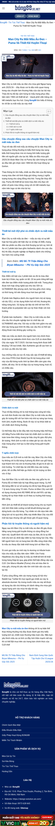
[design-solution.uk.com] (27, 8)
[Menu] (3, 8)
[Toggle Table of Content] (47, 111)
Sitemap (24, 808)
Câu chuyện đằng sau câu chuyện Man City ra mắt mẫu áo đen (27, 116)
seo (39, 50)
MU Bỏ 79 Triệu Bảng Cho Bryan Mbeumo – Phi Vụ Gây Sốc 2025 (13, 658)
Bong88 (3, 22)
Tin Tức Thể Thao (17, 22)
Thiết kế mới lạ (14, 124)
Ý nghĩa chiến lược (15, 130)
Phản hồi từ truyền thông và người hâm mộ (22, 133)
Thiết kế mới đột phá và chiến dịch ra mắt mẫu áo (24, 121)
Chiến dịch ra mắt (15, 127)
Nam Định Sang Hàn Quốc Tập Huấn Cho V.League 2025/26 (41, 658)
